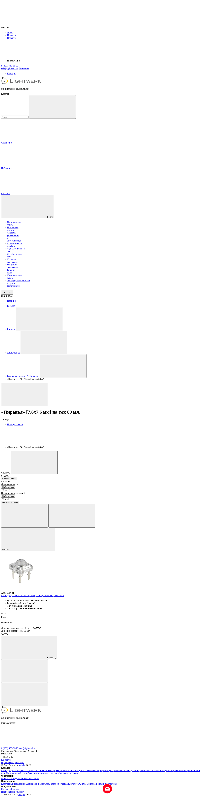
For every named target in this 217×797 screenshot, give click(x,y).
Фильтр (5, 549)
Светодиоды (13, 286)
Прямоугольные (15, 424)
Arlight (21, 765)
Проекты (11, 38)
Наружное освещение (12, 266)
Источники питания (12, 228)
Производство (14, 778)
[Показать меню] (39, 319)
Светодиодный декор (16, 773)
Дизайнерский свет (140, 770)
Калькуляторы (72, 784)
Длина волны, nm (10, 484)
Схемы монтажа (87, 784)
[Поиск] (52, 107)
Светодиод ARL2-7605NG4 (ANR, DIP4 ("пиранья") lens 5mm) (32, 595)
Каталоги (6, 784)
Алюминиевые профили (14, 244)
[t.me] (67, 745)
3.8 (7, 499)
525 (7, 490)
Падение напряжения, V (13, 493)
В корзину (51, 658)
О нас (10, 32)
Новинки (11, 301)
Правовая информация (12, 762)
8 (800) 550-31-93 (9, 748)
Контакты (24, 68)
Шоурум (11, 73)
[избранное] (24, 694)
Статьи (47, 784)
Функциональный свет (118, 770)
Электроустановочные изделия (43, 773)
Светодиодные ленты (12, 770)
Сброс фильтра (9, 478)
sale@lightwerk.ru (27, 748)
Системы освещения (12, 260)
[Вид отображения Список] (71, 516)
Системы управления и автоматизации (63, 770)
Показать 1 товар (10, 502)
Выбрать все (8, 487)
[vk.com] (23, 745)
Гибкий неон (11, 271)
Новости (11, 35)
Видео (14, 784)
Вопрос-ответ (58, 784)
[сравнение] (24, 671)
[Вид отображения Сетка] (24, 516)
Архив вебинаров (35, 784)
